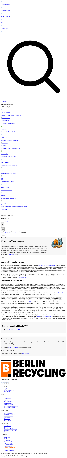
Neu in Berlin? (8, 420)
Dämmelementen (47, 316)
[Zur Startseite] (2, 232)
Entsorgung (4, 101)
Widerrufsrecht (8, 446)
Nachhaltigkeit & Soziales (10, 430)
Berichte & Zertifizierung (10, 429)
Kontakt (6, 431)
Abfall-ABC (7, 400)
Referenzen (7, 419)
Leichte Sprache (8, 443)
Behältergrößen (8, 403)
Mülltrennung (7, 398)
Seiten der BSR (23, 277)
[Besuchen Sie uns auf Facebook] (6, 383)
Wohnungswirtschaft (9, 414)
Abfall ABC (16, 232)
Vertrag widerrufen (9, 447)
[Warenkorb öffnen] (1, 226)
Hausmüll (60, 292)
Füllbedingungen (8, 404)
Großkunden (7, 417)
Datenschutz (7, 440)
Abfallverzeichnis (8, 401)
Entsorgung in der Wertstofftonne (46, 265)
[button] (33, 159)
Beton (38, 316)
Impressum (7, 437)
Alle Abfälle (7, 391)
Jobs (5, 427)
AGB (5, 439)
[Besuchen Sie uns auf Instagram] (4, 383)
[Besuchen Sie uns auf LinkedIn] (7, 383)
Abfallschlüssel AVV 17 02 (13, 329)
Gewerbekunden (8, 413)
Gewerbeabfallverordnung (10, 406)
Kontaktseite (25, 353)
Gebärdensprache (8, 444)
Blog (5, 397)
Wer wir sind (7, 426)
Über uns (8, 221)
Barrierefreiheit (8, 441)
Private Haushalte (8, 416)
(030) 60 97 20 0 (13, 347)
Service (2, 221)
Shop (14, 221)
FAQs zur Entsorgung (9, 407)
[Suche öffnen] (2, 224)
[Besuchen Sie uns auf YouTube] (2, 383)
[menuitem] (33, 104)
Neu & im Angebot (9, 390)
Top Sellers (7, 388)
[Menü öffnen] (3, 229)
